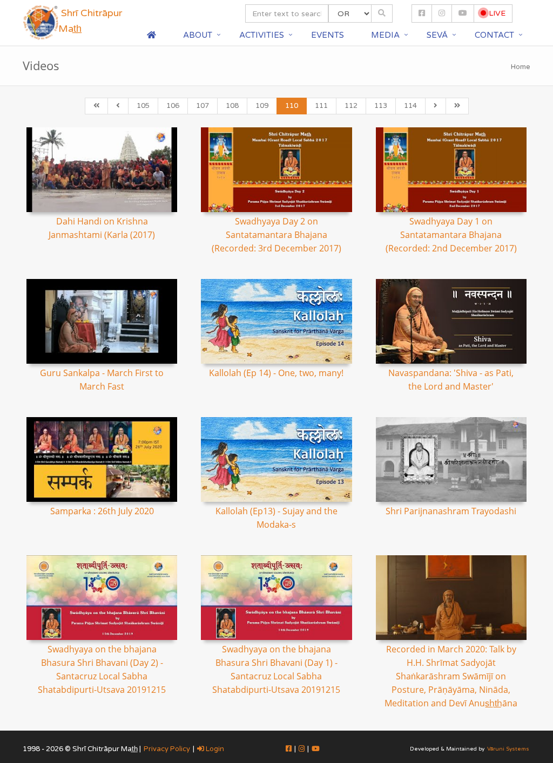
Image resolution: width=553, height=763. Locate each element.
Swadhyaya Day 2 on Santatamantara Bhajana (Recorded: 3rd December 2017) (276, 234)
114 (410, 105)
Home (520, 67)
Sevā (437, 35)
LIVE (496, 13)
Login (214, 749)
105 (143, 105)
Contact (494, 35)
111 (321, 105)
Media (385, 35)
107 (202, 105)
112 (351, 105)
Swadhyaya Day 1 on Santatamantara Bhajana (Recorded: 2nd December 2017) (451, 234)
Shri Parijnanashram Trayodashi (451, 511)
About (197, 35)
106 (172, 105)
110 (291, 105)
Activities (261, 35)
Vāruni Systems (508, 749)
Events (327, 35)
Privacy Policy (167, 749)
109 (261, 105)
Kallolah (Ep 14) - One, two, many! (276, 373)
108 (232, 105)
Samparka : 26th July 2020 (102, 511)
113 (380, 105)
